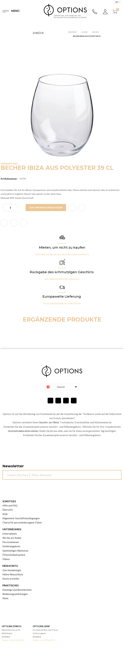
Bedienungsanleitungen (15, 593)
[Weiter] (117, 473)
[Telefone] (95, 11)
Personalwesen (10, 542)
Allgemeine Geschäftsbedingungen (21, 518)
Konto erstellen (10, 578)
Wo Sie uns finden (11, 537)
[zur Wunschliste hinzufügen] (72, 207)
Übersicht (7, 509)
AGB (4, 514)
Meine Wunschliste (12, 574)
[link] (4, 222)
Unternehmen (9, 533)
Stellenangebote (11, 546)
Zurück (38, 32)
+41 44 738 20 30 (16, 640)
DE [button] (116, 2)
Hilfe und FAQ (9, 505)
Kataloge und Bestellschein (17, 589)
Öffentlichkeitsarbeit (13, 554)
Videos (6, 559)
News (5, 598)
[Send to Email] (81, 207)
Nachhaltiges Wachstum (15, 550)
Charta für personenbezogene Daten (22, 522)
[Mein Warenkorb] (116, 12)
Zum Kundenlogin (11, 570)
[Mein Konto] (105, 11)
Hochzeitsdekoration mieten (23, 430)
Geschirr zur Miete (49, 422)
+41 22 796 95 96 (47, 640)
